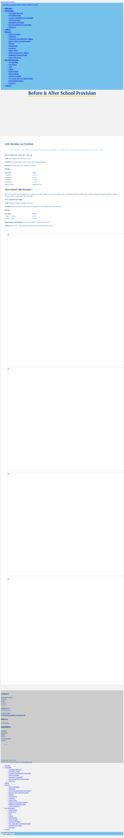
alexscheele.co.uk (27, 762)
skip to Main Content (7, 2)
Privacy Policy (5, 723)
